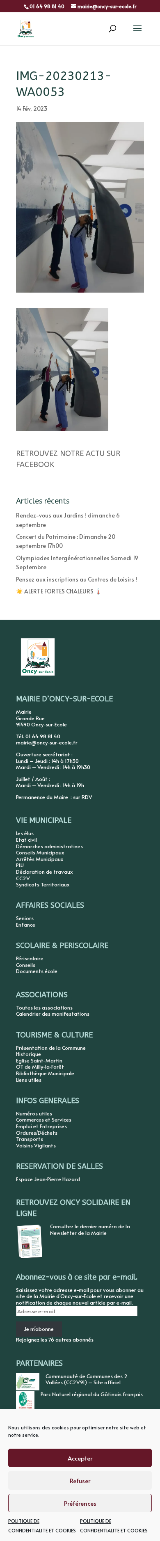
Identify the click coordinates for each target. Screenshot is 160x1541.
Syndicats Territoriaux (42, 884)
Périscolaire (29, 958)
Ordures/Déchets (36, 1132)
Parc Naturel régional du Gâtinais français (92, 1394)
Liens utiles (28, 1079)
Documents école (36, 971)
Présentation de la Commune (51, 1047)
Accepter (80, 1458)
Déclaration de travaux (44, 871)
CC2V (23, 878)
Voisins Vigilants (36, 1145)
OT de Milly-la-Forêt (40, 1066)
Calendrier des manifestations (52, 1013)
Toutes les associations (44, 1007)
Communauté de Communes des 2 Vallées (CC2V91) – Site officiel (87, 1379)
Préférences (80, 1503)
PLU (20, 865)
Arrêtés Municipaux (39, 859)
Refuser (80, 1480)
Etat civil (26, 839)
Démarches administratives (49, 846)
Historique (28, 1054)
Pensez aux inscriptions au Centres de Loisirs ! (76, 579)
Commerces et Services (43, 1119)
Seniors (25, 918)
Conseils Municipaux (40, 852)
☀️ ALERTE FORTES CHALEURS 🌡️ (59, 591)
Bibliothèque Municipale (45, 1073)
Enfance (25, 924)
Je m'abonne (39, 1329)
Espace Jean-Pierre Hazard (48, 1179)
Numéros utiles (34, 1113)
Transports (29, 1139)
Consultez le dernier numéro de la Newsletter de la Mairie (90, 1229)
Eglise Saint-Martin (39, 1060)
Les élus (25, 833)
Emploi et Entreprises (41, 1126)
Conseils (25, 965)
